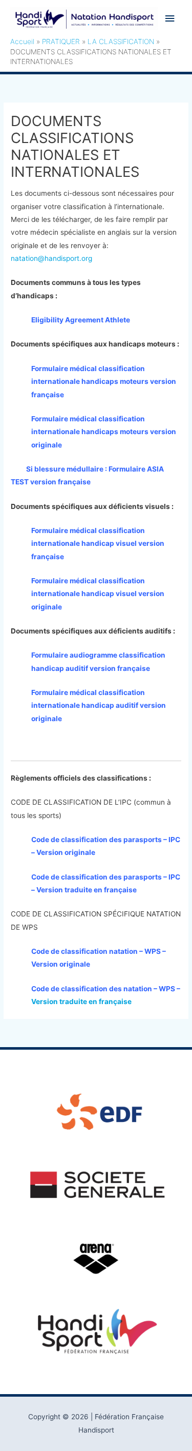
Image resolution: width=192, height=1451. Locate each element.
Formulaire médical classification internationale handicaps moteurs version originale (103, 432)
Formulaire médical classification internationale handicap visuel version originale (97, 594)
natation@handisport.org (51, 258)
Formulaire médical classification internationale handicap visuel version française (97, 543)
